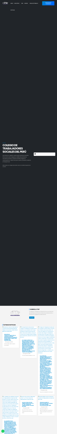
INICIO (12, 3)
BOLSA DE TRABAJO (34, 3)
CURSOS (26, 3)
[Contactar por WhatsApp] (2, 431)
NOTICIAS (13, 10)
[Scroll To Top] (55, 433)
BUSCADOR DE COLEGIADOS (48, 3)
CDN (22, 3)
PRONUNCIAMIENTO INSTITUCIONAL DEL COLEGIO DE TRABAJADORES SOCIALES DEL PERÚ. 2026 (46, 404)
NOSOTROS (16, 3)
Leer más (31, 317)
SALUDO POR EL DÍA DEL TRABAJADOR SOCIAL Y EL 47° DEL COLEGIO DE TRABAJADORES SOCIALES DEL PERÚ (28, 404)
